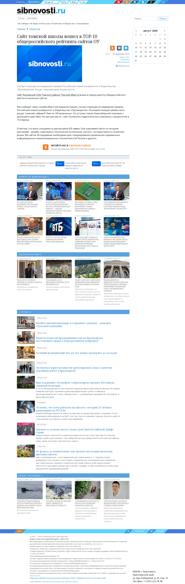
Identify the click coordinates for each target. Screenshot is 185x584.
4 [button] (140, 43)
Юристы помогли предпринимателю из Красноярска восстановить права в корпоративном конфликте (69, 339)
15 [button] (160, 47)
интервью (41, 402)
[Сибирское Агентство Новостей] (41, 10)
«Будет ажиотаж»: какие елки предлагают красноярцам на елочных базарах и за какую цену (87, 283)
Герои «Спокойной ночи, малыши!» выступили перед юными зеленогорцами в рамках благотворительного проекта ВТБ (116, 241)
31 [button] (136, 60)
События (41, 446)
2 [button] (164, 39)
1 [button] (160, 39)
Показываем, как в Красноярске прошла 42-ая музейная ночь (57, 282)
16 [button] (165, 47)
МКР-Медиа (32, 18)
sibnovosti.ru (97, 544)
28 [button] (155, 56)
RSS (19, 531)
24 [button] (136, 56)
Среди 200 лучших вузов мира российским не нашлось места (75, 165)
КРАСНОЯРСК (34, 2)
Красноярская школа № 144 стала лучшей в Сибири (113, 164)
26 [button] (146, 56)
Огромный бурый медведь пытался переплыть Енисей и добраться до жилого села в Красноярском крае (29, 504)
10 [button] (136, 47)
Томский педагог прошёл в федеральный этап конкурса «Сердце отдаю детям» (116, 503)
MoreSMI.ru (73, 581)
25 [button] (141, 56)
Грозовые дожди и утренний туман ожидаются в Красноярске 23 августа (58, 503)
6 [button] (150, 43)
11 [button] (141, 47)
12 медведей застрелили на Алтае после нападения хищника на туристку (87, 503)
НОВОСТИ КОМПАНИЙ (34, 176)
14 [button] (155, 47)
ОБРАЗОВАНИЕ (123, 62)
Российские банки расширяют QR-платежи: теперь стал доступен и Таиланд (27, 205)
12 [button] (146, 47)
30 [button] (165, 56)
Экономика (83, 23)
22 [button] (160, 52)
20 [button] (150, 52)
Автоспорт (42, 424)
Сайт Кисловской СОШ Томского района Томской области (48, 94)
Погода (47, 2)
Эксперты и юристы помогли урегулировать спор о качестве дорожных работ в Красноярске (74, 369)
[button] (136, 30)
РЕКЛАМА (160, 531)
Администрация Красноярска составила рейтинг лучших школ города (37, 164)
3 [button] (136, 43)
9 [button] (164, 43)
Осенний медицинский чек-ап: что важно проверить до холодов (76, 353)
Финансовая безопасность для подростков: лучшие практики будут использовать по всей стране (29, 240)
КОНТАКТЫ (139, 531)
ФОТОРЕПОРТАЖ (30, 254)
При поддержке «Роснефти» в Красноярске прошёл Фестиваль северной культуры (75, 384)
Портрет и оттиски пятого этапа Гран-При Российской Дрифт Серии (75, 431)
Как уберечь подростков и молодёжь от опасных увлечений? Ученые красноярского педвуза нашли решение (86, 206)
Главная (21, 28)
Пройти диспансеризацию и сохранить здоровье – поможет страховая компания (73, 324)
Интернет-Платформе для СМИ (56, 581)
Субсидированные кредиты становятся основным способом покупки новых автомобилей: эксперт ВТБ (116, 205)
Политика (57, 23)
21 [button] (155, 52)
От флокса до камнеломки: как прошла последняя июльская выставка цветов (74, 453)
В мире (34, 23)
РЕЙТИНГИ (125, 59)
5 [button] (145, 43)
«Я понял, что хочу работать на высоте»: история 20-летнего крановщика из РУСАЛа (74, 409)
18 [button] (141, 52)
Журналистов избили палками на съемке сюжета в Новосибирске (29, 282)
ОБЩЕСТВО (124, 57)
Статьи (21, 18)
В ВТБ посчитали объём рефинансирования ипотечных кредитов (56, 239)
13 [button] (150, 47)
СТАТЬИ (25, 312)
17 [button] (136, 52)
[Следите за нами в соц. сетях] (118, 2)
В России (44, 23)
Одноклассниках (80, 145)
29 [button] (160, 56)
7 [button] (155, 43)
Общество (69, 23)
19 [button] (146, 52)
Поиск (163, 18)
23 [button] (165, 52)
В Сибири (23, 23)
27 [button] (150, 56)
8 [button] (160, 43)
